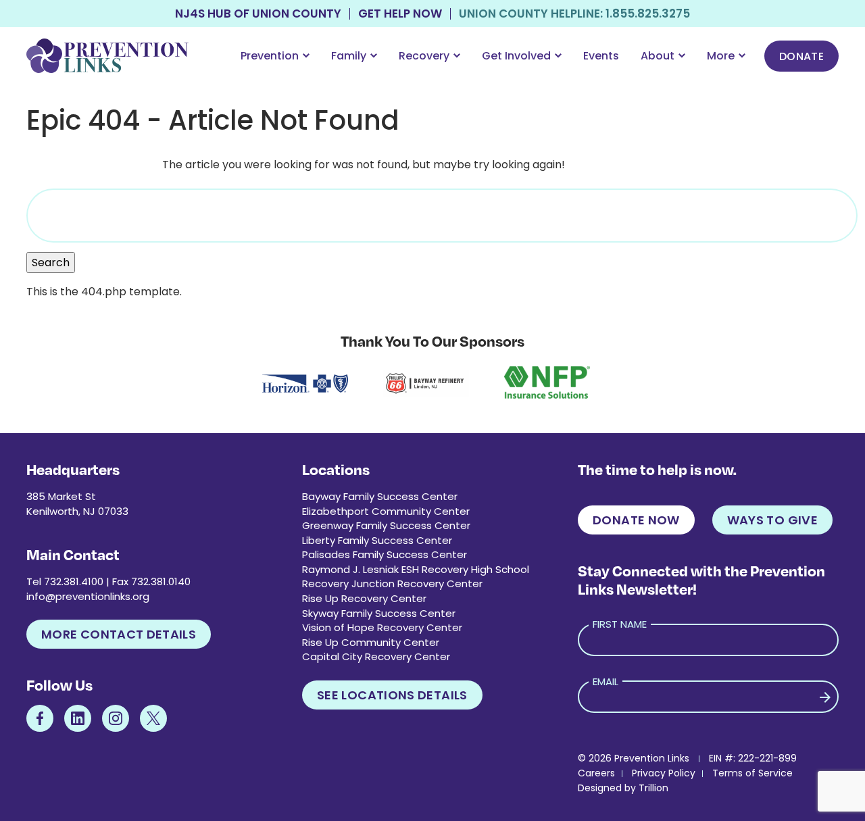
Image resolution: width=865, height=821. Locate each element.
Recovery (424, 56)
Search (51, 262)
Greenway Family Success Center (386, 525)
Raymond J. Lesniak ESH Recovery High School (415, 569)
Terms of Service (752, 773)
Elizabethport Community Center (386, 511)
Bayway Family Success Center (380, 496)
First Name (620, 624)
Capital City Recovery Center (376, 656)
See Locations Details (392, 695)
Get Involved (516, 56)
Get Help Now (400, 14)
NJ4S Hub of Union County (258, 14)
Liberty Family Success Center (377, 540)
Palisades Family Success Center (384, 554)
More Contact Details (118, 634)
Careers (596, 773)
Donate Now (636, 520)
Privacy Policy (663, 773)
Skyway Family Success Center (378, 613)
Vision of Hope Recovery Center (382, 627)
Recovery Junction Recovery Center (392, 583)
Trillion (653, 788)
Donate (801, 56)
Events (601, 56)
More (721, 56)
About (657, 56)
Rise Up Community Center (370, 642)
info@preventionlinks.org (87, 596)
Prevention (270, 56)
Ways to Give (772, 520)
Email (605, 681)
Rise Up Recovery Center (364, 598)
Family (348, 56)
